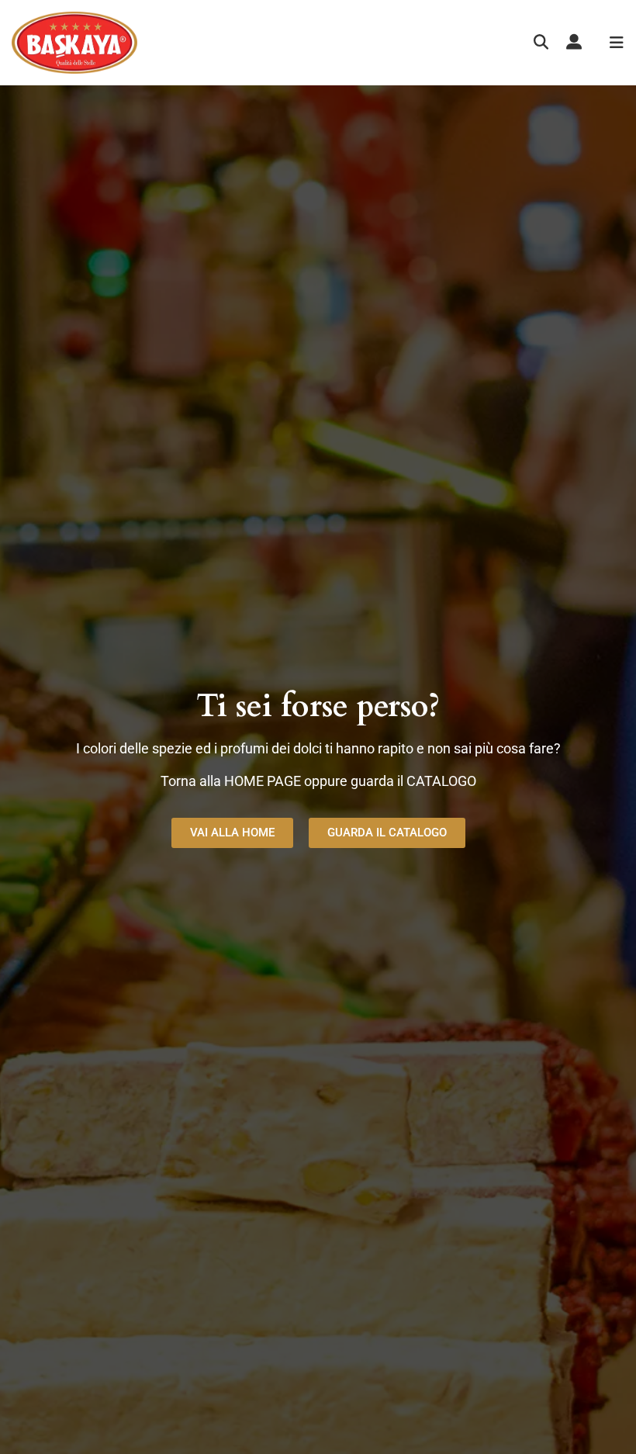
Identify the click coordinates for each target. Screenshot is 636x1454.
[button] (541, 43)
